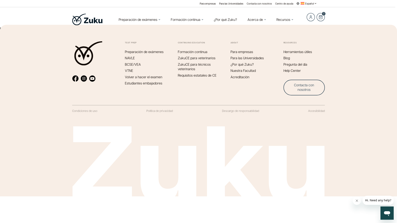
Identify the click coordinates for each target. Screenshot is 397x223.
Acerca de (255, 19)
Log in (311, 17)
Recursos (283, 19)
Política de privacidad (159, 111)
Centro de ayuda (284, 3)
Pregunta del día (295, 64)
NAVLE (130, 58)
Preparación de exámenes (138, 19)
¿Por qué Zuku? (225, 19)
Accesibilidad (316, 111)
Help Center (292, 70)
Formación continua (185, 19)
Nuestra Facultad (243, 70)
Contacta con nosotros (259, 3)
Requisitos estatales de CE (197, 75)
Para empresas (208, 3)
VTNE (129, 70)
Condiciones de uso (84, 111)
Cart (320, 15)
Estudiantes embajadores (143, 83)
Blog (286, 58)
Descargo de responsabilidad (240, 111)
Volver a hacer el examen (143, 77)
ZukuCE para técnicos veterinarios (194, 66)
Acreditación (240, 77)
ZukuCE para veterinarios (196, 58)
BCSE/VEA (133, 64)
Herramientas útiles (297, 52)
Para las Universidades (231, 3)
